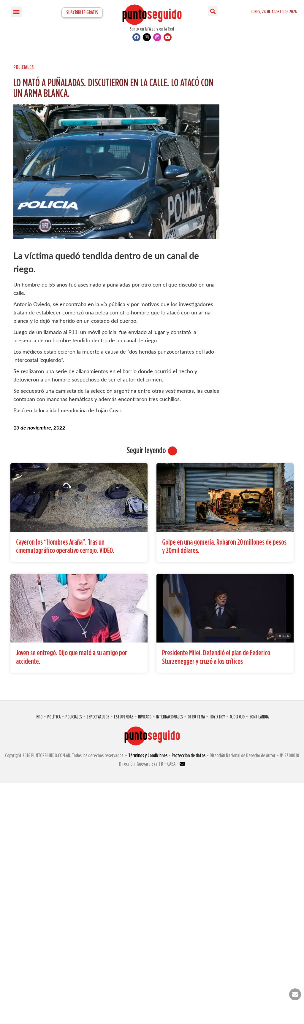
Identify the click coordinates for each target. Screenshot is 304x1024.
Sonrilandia (259, 716)
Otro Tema (196, 716)
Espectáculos (98, 716)
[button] (16, 12)
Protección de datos (188, 755)
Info (39, 716)
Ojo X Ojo (237, 716)
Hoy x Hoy (217, 716)
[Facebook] (136, 37)
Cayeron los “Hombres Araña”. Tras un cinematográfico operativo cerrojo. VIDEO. (65, 546)
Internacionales (169, 716)
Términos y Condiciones (147, 755)
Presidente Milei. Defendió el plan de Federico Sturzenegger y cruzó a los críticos (216, 656)
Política (54, 716)
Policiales (23, 67)
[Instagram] (157, 37)
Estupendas (123, 716)
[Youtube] (168, 37)
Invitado (144, 716)
